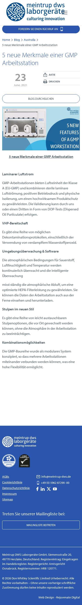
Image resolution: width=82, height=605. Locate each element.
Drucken (54, 81)
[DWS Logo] (35, 12)
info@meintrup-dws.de (56, 477)
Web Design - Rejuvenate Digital (59, 597)
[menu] (64, 13)
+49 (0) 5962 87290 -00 (54, 483)
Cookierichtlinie (12, 482)
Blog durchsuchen (41, 98)
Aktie (51, 74)
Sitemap (7, 499)
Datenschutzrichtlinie (16, 488)
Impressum (9, 494)
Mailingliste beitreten (41, 525)
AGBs (5, 477)
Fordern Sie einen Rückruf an (38, 29)
